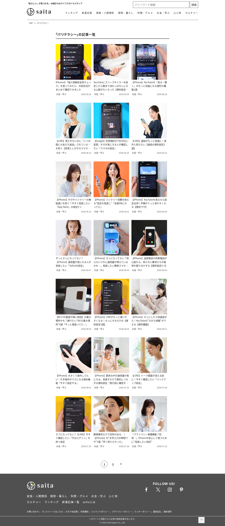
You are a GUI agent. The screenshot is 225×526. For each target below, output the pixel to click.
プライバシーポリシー (122, 511)
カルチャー (191, 12)
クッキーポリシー (142, 511)
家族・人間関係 (105, 12)
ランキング (71, 12)
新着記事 (87, 12)
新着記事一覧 (71, 502)
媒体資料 (168, 511)
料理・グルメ (145, 12)
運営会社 (157, 511)
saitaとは (89, 502)
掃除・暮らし (126, 12)
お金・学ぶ (163, 12)
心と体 (177, 12)
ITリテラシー (43, 23)
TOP (31, 23)
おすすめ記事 (72, 511)
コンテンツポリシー (100, 511)
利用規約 (84, 511)
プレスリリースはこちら (52, 511)
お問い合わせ (33, 511)
